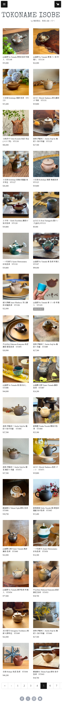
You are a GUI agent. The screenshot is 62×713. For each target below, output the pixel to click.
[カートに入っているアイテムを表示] (57, 4)
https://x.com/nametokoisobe (28, 698)
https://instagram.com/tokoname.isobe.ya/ (34, 698)
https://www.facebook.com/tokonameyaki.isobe (22, 698)
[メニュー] (4, 4)
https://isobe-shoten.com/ (40, 698)
